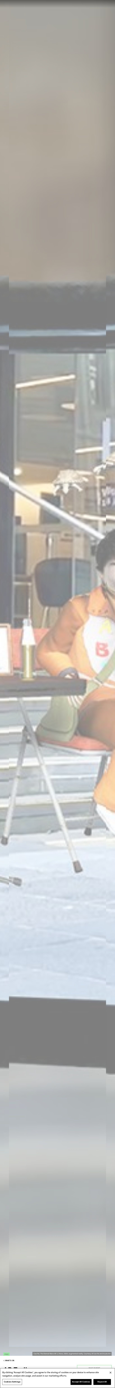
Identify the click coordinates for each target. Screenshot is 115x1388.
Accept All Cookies (81, 1382)
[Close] (110, 1373)
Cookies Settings (12, 1382)
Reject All (102, 1382)
